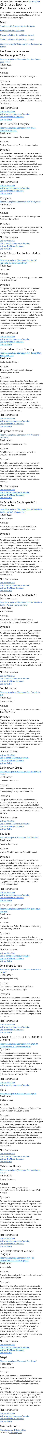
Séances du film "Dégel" (27, 1361)
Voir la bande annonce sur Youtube (14, 114)
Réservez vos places (8, 59)
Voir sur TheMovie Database (12, 117)
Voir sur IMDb (6, 119)
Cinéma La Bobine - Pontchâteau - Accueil (17, 35)
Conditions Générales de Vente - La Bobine (17, 26)
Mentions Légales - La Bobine (12, 30)
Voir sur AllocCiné (7, 111)
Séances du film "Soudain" (28, 837)
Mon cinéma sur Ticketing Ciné (13, 1430)
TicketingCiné (34, 1)
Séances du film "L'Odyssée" (28, 202)
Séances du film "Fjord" (26, 1093)
